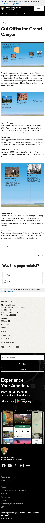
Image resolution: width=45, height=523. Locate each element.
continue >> (39, 246)
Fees (25, 14)
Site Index (6, 335)
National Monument (13, 8)
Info (2, 14)
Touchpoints (10, 291)
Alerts (7, 14)
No (8, 281)
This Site (22, 364)
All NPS (22, 369)
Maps (13, 14)
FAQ (4, 331)
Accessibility (5, 477)
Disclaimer (4, 500)
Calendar (19, 14)
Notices (4, 487)
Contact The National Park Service (13, 490)
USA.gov (4, 507)
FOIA (2, 484)
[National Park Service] (2, 9)
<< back (4, 246)
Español (6, 339)
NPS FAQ (4, 494)
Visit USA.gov (7, 518)
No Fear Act (5, 497)
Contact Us (6, 325)
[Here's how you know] (22, 3)
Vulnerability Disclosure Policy (12, 504)
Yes (8, 275)
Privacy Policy (6, 480)
